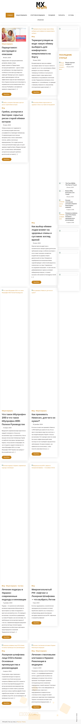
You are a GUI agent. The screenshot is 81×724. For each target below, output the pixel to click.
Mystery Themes (21, 721)
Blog (33, 36)
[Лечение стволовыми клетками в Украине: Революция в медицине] (61, 203)
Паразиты (61, 15)
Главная (10, 15)
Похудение (51, 15)
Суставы (71, 15)
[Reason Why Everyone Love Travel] (61, 191)
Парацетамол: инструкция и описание (9, 51)
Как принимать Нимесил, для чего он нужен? (43, 417)
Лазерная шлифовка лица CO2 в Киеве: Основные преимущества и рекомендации (13, 661)
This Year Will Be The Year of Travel (71, 184)
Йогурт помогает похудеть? (70, 63)
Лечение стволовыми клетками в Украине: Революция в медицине (71, 203)
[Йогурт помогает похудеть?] (61, 121)
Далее (35, 714)
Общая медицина (21, 15)
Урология (40, 20)
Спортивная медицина (37, 15)
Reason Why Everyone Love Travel (69, 192)
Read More (6, 94)
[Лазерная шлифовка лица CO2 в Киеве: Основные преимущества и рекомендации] (61, 216)
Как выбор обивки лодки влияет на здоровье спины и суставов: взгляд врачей (42, 233)
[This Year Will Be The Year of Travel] (61, 183)
